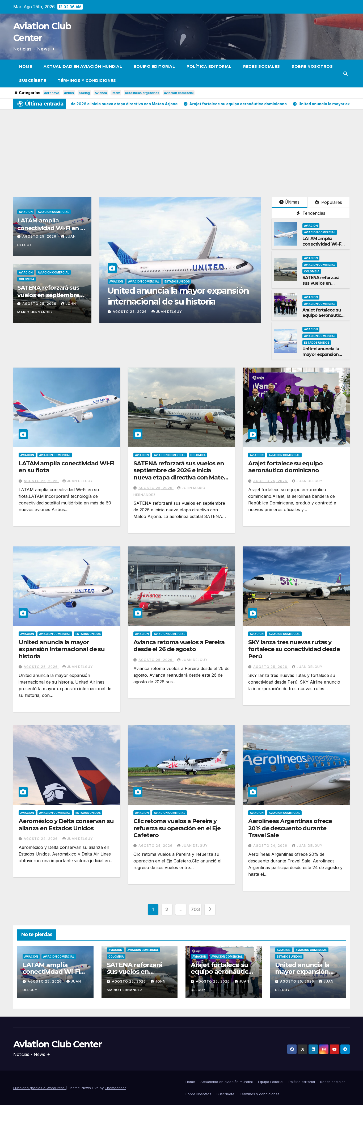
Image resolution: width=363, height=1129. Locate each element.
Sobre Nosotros (312, 66)
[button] (345, 73)
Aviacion (26, 211)
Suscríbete (32, 80)
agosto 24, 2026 (41, 839)
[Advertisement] (181, 149)
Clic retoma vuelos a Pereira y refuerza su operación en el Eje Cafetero (177, 828)
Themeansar (115, 1088)
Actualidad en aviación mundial (83, 66)
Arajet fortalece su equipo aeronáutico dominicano (323, 315)
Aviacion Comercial (53, 211)
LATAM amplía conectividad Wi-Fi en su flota (52, 228)
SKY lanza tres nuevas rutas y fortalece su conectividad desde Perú (294, 649)
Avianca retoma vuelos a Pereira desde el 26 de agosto (179, 646)
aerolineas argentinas (142, 93)
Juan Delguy (169, 312)
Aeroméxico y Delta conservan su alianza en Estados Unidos (66, 825)
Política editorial (209, 66)
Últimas (292, 202)
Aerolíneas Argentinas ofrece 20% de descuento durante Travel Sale (290, 828)
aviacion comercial (178, 93)
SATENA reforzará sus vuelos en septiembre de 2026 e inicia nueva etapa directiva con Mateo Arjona (180, 474)
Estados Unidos (316, 342)
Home (25, 66)
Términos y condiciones (87, 80)
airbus (69, 93)
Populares (331, 202)
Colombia (26, 279)
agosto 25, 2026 (39, 236)
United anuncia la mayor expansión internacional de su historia (322, 357)
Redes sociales (261, 66)
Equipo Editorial (154, 66)
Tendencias (313, 213)
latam (116, 93)
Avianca (101, 93)
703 (195, 909)
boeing (84, 93)
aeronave (51, 93)
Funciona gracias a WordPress (39, 1088)
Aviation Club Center (57, 1044)
